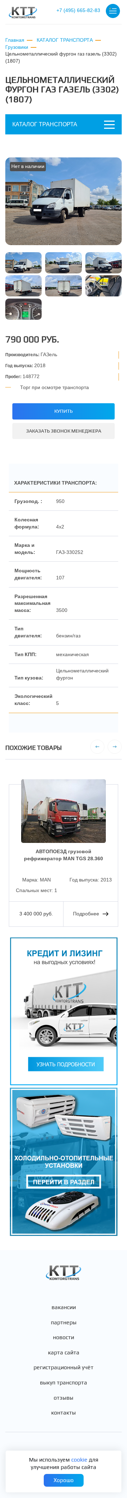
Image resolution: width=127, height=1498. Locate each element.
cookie (79, 1459)
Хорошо (64, 1480)
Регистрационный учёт (63, 1367)
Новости (63, 1337)
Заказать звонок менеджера (63, 431)
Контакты (63, 1413)
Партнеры (64, 1322)
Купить (63, 411)
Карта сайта (63, 1352)
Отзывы (63, 1398)
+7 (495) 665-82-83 (78, 10)
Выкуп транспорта (63, 1383)
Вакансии (64, 1307)
